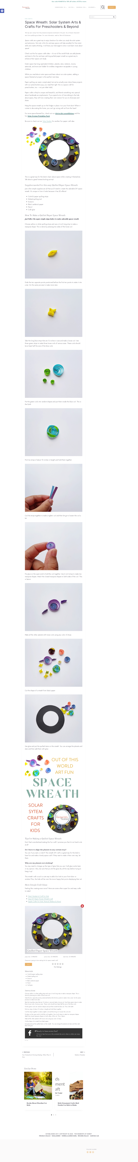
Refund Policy (83, 1135)
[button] (2, 11)
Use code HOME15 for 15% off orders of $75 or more (69, 1)
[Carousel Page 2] (53, 1114)
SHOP (112, 7)
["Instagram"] (90, 1152)
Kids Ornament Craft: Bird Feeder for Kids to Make (68, 1104)
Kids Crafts (28, 18)
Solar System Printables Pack (39, 116)
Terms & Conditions (69, 1135)
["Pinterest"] (93, 1152)
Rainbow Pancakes (80, 1053)
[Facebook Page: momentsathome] (31, 1033)
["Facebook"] (87, 1152)
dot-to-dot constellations (64, 113)
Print (28, 964)
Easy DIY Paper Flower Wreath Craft (40, 899)
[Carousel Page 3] (55, 1114)
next (82, 1093)
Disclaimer (56, 1135)
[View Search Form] (102, 7)
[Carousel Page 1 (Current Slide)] (51, 1114)
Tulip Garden (47, 121)
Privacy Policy (45, 1135)
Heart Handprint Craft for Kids (38, 896)
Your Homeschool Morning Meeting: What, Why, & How (36, 1054)
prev (25, 1093)
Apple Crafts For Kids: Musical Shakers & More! (44, 901)
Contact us (94, 1135)
